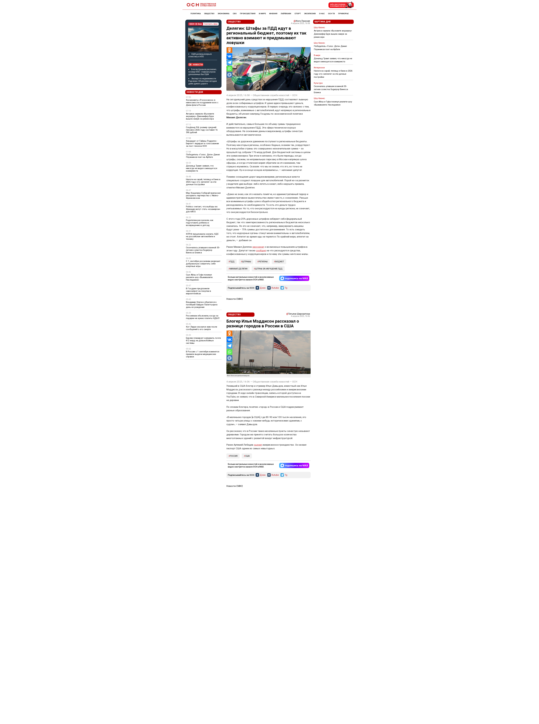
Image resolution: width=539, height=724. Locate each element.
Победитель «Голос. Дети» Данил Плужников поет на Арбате (203, 155)
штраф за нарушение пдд (269, 269)
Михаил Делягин (238, 269)
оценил (258, 444)
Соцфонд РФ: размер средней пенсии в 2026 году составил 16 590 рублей (202, 130)
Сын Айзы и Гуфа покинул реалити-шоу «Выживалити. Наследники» (199, 277)
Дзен (263, 288)
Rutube (275, 288)
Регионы (263, 261)
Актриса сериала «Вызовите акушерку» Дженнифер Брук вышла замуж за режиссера (200, 116)
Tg (286, 288)
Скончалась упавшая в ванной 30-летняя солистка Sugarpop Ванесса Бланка (203, 250)
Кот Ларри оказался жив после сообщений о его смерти (201, 328)
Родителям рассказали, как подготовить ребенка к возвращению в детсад (199, 223)
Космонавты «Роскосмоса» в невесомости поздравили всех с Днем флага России (202, 102)
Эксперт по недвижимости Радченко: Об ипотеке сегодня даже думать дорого (202, 81)
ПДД (232, 261)
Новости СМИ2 (234, 298)
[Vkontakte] (229, 56)
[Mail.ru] (229, 75)
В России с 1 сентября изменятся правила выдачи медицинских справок (202, 354)
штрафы (246, 261)
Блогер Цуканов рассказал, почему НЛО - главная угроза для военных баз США (202, 71)
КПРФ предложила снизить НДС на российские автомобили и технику (202, 236)
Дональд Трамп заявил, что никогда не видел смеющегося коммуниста (201, 168)
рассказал (258, 246)
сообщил (261, 250)
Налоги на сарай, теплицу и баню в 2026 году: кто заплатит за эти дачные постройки (203, 182)
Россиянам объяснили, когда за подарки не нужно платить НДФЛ (202, 317)
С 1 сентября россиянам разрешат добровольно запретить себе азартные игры (203, 263)
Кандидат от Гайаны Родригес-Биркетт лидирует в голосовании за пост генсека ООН (202, 143)
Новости (198, 65)
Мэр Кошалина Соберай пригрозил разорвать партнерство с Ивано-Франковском (203, 195)
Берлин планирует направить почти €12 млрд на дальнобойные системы (203, 340)
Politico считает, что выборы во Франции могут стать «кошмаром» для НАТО (203, 209)
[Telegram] (229, 62)
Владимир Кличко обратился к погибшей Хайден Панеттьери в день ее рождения (202, 304)
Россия (233, 456)
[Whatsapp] (229, 68)
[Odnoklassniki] (229, 50)
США (247, 456)
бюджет (279, 261)
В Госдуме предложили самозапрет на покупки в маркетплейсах (198, 291)
